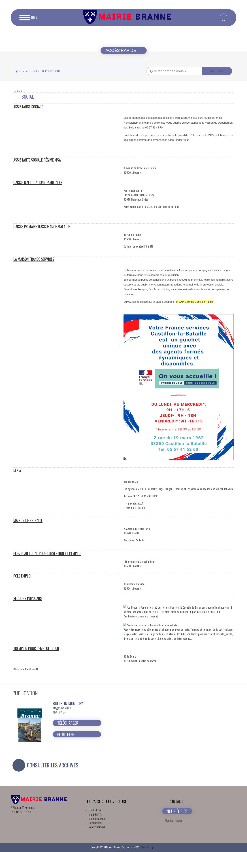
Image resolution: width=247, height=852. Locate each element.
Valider (217, 71)
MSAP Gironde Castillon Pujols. (195, 301)
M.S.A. (17, 470)
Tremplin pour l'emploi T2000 (36, 648)
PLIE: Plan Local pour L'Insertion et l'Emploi (47, 553)
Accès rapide (121, 50)
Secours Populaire (27, 598)
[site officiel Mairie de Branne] (128, 23)
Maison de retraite (27, 520)
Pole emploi (22, 576)
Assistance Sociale (28, 107)
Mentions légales (173, 820)
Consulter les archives (52, 765)
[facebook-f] (223, 17)
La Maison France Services (33, 259)
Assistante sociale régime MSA (37, 160)
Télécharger (67, 723)
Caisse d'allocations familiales (37, 182)
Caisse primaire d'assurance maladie (41, 226)
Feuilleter (65, 734)
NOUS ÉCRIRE (177, 811)
